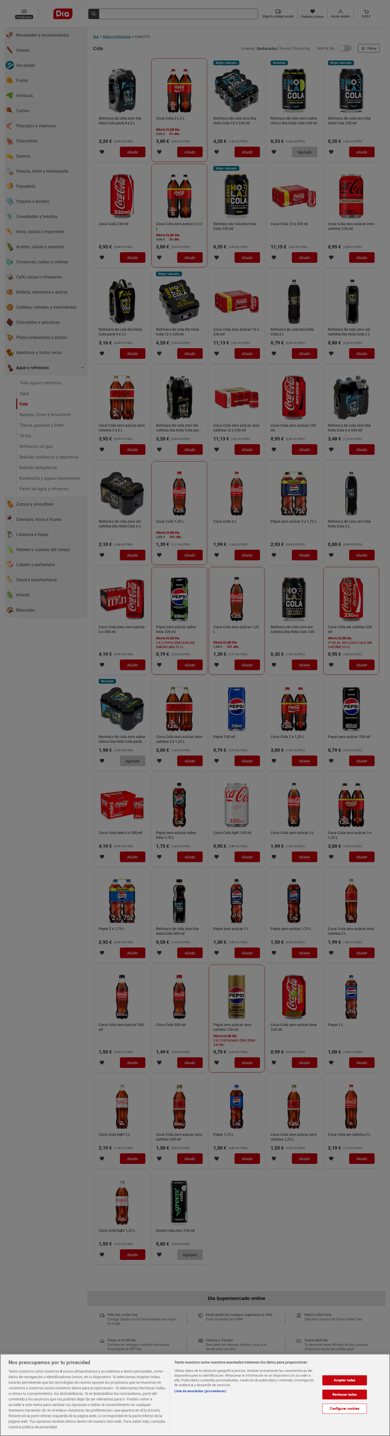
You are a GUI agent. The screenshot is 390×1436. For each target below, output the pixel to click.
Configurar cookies (344, 1408)
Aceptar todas (345, 1380)
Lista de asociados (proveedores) (200, 1391)
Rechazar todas (344, 1394)
